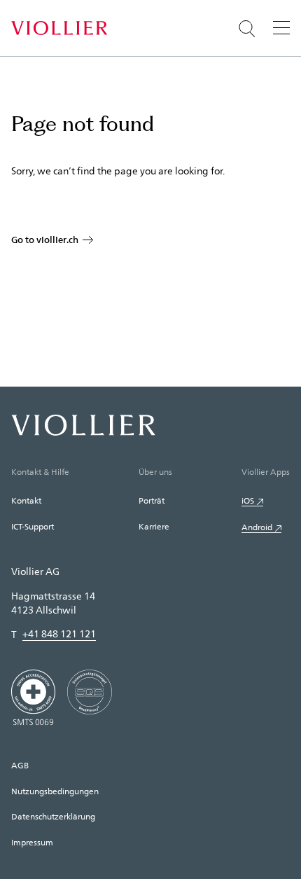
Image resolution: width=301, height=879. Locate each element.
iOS (247, 500)
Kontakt (26, 500)
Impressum (32, 841)
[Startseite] (59, 28)
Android (256, 526)
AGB (20, 764)
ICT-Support (32, 526)
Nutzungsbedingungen (55, 790)
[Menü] (281, 27)
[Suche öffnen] (247, 28)
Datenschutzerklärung (53, 816)
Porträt (151, 500)
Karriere (154, 526)
